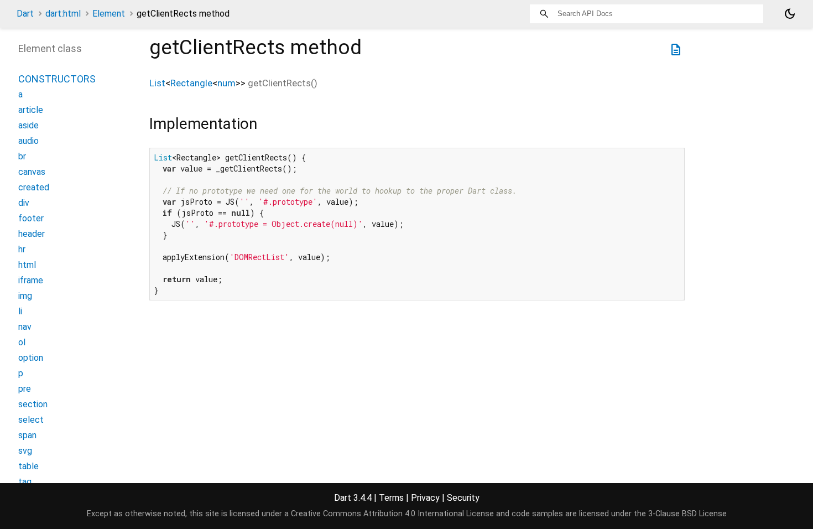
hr (21, 249)
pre (24, 388)
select (31, 419)
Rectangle (191, 83)
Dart (25, 13)
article (30, 110)
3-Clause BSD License (687, 513)
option (30, 357)
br (22, 156)
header (31, 234)
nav (25, 326)
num (226, 83)
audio (28, 141)
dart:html (63, 13)
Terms (391, 497)
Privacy (425, 497)
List (157, 83)
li (20, 311)
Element (108, 13)
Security (463, 497)
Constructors (57, 79)
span (27, 435)
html (27, 265)
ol (21, 342)
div (23, 203)
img (25, 296)
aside (28, 125)
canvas (31, 172)
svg (25, 450)
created (33, 187)
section (33, 404)
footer (31, 218)
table (28, 466)
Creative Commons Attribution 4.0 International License (392, 513)
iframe (30, 280)
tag (25, 481)
